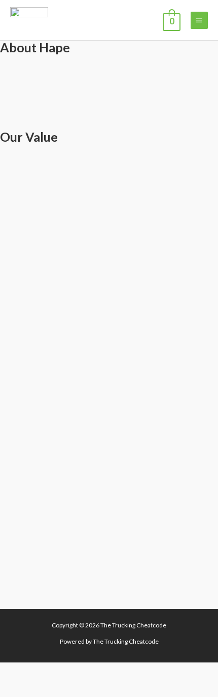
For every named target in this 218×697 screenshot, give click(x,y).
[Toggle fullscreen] (39, 671)
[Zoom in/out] (12, 671)
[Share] (66, 671)
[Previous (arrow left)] (12, 689)
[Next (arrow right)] (39, 689)
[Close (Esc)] (93, 671)
